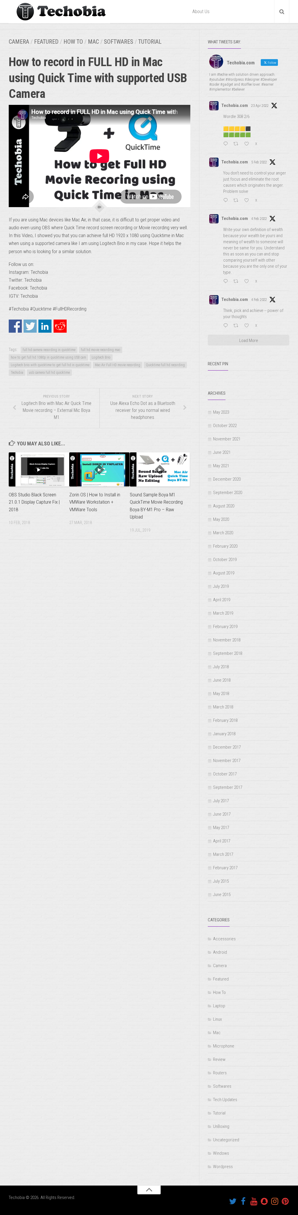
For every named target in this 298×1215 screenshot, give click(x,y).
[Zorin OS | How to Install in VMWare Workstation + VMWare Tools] (99, 469)
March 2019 (223, 613)
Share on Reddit (60, 326)
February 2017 (225, 867)
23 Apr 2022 (260, 106)
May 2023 (221, 412)
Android (220, 952)
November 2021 (226, 439)
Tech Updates (225, 1099)
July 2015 (221, 881)
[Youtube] (254, 1201)
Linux (217, 1019)
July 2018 (221, 666)
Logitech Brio (101, 357)
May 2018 (221, 693)
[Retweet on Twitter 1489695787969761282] (237, 282)
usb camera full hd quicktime (49, 373)
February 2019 (225, 626)
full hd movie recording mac (100, 350)
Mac (93, 41)
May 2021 (221, 465)
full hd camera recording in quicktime (49, 350)
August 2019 (223, 573)
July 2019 (221, 586)
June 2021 (221, 452)
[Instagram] (275, 1201)
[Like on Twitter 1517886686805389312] (248, 144)
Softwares (118, 41)
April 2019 (221, 599)
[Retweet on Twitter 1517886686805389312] (237, 144)
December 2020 (227, 479)
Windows (221, 1153)
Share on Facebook (15, 326)
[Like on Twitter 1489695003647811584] (248, 326)
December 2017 (227, 747)
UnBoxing (221, 1126)
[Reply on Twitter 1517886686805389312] (227, 144)
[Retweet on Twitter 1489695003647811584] (237, 326)
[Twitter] (233, 1201)
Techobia (17, 373)
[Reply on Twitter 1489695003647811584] (227, 326)
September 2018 (227, 653)
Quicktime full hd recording (165, 365)
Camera (19, 41)
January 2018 (224, 733)
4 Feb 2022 (259, 219)
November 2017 (226, 760)
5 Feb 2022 (259, 162)
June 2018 (221, 680)
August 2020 (223, 506)
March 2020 (223, 532)
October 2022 (225, 425)
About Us (201, 11)
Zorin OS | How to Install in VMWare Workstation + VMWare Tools (94, 502)
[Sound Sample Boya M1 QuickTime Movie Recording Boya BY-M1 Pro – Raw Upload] (160, 469)
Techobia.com (234, 105)
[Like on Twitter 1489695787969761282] (248, 282)
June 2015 (221, 894)
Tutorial (150, 41)
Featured (46, 41)
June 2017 (221, 814)
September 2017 (227, 787)
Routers (220, 1072)
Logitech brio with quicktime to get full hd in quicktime (50, 365)
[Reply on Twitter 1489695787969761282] (227, 282)
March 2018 (223, 707)
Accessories (224, 938)
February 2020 (225, 546)
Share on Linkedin (45, 326)
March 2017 (223, 854)
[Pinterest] (285, 1201)
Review (219, 1059)
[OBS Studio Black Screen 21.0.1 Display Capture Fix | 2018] (39, 469)
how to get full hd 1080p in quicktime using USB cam (48, 357)
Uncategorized (226, 1139)
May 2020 (221, 519)
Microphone (223, 1046)
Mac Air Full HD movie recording (117, 365)
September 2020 (227, 492)
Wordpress (223, 1166)
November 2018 (226, 640)
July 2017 (221, 800)
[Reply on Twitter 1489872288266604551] (227, 201)
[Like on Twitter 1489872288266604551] (248, 201)
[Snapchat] (264, 1201)
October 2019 (225, 559)
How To (73, 41)
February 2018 (225, 720)
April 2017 (221, 841)
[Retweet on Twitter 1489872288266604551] (237, 201)
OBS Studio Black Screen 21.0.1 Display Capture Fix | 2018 (34, 502)
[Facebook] (243, 1201)
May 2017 (221, 827)
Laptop (219, 1005)
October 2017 (225, 774)
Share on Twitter (30, 326)
